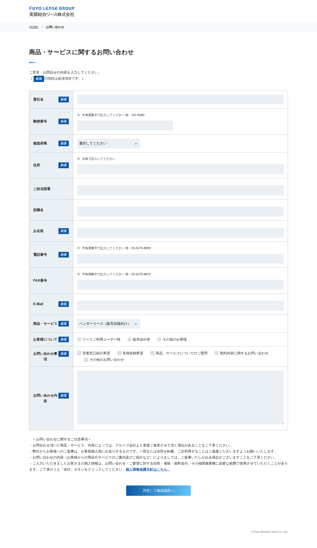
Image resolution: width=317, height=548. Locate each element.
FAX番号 (40, 280)
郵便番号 (50, 121)
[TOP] (302, 533)
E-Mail (50, 304)
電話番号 (50, 254)
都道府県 (50, 143)
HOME (33, 27)
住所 (50, 165)
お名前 (50, 231)
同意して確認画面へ (158, 490)
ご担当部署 (41, 189)
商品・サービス (50, 323)
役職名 (38, 210)
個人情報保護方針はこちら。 (148, 469)
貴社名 (50, 99)
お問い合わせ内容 (50, 398)
